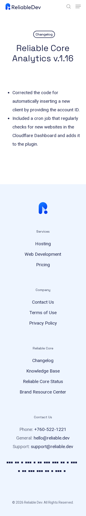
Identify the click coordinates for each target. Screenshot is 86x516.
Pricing (43, 264)
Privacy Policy (43, 323)
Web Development (43, 254)
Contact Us (43, 302)
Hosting (43, 243)
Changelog (44, 34)
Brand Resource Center (43, 392)
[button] (78, 6)
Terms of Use (43, 312)
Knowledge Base (43, 371)
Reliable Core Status (43, 381)
